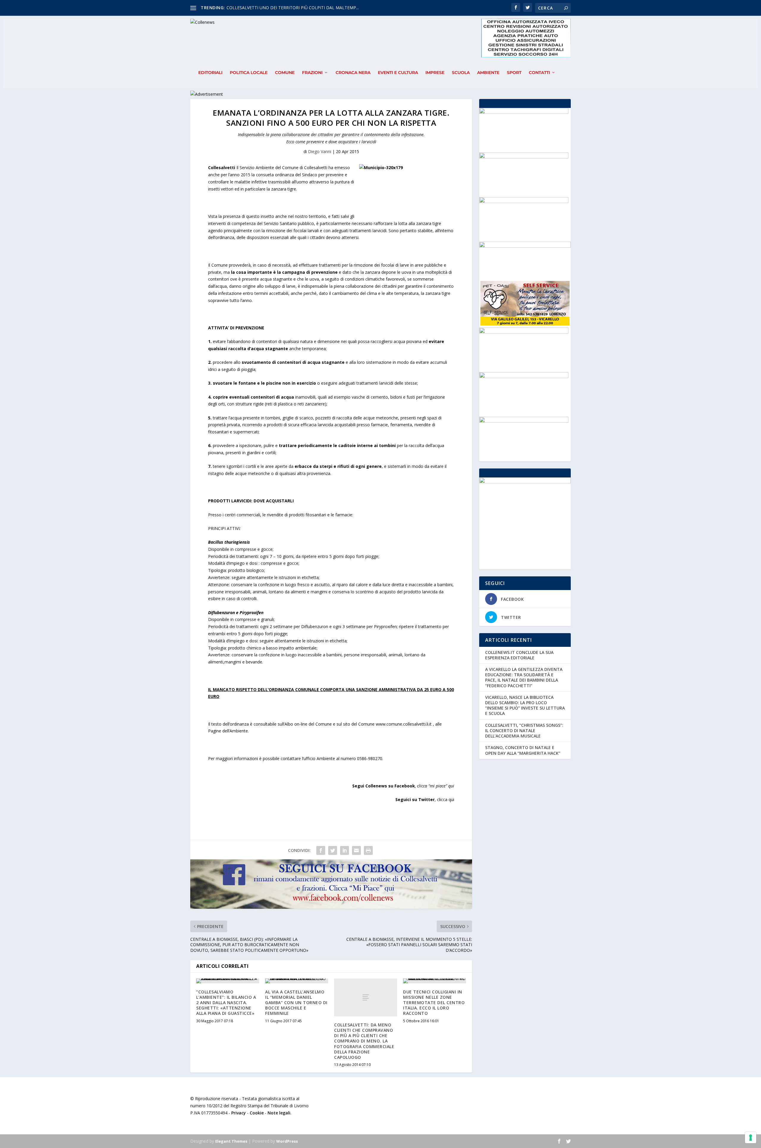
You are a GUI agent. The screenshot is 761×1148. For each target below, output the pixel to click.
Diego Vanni (319, 151)
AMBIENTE (488, 72)
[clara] (523, 421)
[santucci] (523, 157)
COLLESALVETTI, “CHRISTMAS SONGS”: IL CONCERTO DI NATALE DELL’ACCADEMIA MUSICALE (524, 730)
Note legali (279, 1113)
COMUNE (285, 72)
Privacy (238, 1113)
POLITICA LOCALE (249, 72)
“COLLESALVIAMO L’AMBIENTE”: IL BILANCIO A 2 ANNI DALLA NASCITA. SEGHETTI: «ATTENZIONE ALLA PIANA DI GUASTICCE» (226, 1002)
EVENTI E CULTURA (398, 72)
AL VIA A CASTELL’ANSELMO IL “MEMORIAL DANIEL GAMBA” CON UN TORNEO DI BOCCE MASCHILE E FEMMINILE (296, 1002)
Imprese (434, 72)
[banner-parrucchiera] (523, 201)
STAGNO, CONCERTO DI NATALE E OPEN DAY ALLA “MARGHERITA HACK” (522, 750)
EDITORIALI (210, 72)
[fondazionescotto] (523, 332)
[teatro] (523, 112)
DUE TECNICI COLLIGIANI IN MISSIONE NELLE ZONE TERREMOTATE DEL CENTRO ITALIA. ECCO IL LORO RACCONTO (434, 1002)
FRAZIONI (312, 72)
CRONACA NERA (353, 72)
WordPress (287, 1141)
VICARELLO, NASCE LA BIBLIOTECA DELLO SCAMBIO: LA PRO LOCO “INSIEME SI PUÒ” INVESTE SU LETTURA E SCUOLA (525, 705)
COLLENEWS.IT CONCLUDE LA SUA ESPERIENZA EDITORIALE (519, 655)
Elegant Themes (231, 1141)
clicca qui (445, 799)
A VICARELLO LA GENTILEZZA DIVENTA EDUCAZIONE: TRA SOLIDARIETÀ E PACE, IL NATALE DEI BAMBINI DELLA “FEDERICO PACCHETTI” (523, 677)
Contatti (539, 72)
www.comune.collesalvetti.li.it (404, 724)
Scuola (461, 72)
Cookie (257, 1113)
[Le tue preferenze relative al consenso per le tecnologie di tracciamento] (750, 1137)
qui (451, 786)
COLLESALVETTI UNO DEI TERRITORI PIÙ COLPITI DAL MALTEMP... (293, 7)
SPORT (514, 72)
